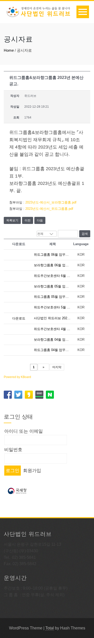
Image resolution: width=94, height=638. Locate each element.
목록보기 (12, 220)
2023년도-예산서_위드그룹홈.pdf (49, 209)
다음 (40, 220)
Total (49, 628)
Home (9, 50)
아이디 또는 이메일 (23, 431)
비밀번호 (13, 449)
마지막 (56, 367)
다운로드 (18, 318)
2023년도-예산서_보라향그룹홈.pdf (50, 202)
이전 (28, 220)
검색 (85, 234)
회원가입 (32, 470)
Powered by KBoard (17, 377)
